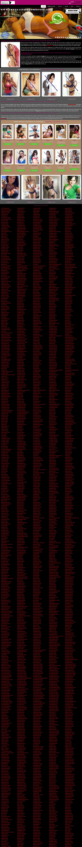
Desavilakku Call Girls (36, 766)
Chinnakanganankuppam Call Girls (7, 679)
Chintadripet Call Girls (5, 710)
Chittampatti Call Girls (21, 726)
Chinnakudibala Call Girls (53, 684)
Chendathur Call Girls (68, 645)
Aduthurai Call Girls (20, 250)
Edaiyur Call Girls (52, 808)
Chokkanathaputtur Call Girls (70, 734)
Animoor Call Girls (36, 398)
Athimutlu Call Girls (52, 505)
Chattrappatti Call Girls (5, 640)
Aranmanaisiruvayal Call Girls (54, 435)
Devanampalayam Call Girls (21, 771)
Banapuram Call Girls (36, 581)
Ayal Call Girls (51, 544)
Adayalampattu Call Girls (37, 237)
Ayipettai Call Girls (52, 558)
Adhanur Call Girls (20, 239)
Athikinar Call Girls (20, 502)
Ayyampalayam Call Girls (69, 559)
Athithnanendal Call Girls (69, 508)
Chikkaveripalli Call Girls (21, 670)
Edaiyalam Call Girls (20, 808)
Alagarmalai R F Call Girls (37, 287)
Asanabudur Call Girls (36, 491)
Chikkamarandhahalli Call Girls (70, 667)
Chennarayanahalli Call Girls (54, 650)
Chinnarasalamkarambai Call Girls (39, 698)
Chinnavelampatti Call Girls (53, 706)
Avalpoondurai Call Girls (37, 528)
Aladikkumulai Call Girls (21, 282)
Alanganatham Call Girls (21, 300)
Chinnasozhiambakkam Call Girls (6, 701)
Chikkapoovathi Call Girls (21, 668)
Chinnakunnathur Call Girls (37, 685)
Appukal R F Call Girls (36, 426)
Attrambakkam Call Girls (53, 520)
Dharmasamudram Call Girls (22, 790)
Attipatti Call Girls (68, 519)
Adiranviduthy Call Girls (21, 245)
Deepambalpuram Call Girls (37, 763)
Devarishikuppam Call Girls (69, 776)
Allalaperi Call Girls (52, 318)
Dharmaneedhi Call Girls (21, 788)
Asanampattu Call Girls (69, 491)
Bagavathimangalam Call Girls (70, 572)
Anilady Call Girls (20, 398)
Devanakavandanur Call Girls (70, 769)
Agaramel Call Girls (52, 256)
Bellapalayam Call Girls (69, 595)
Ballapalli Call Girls (20, 581)
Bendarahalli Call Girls (69, 597)
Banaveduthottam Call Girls (5, 583)
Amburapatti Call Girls (53, 342)
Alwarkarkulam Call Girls (37, 326)
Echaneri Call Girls (68, 804)
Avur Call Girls (35, 541)
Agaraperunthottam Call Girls (6, 259)
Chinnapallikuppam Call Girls (70, 693)
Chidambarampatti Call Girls (38, 665)
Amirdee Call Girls (52, 343)
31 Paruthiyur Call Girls (37, 208)
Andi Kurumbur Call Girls (69, 385)
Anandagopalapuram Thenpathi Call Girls (56, 370)
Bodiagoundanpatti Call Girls (6, 606)
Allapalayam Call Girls (20, 320)
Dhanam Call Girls (36, 785)
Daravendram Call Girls (5, 758)
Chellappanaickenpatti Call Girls (54, 643)
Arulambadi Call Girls (4, 475)
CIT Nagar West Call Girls (5, 744)
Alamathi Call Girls (68, 293)
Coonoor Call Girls (4, 746)
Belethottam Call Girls (21, 595)
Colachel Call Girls (36, 744)
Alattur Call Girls (4, 310)
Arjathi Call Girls (36, 471)
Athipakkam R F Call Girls (37, 506)
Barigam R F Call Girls (52, 586)
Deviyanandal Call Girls (21, 782)
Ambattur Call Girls (52, 338)
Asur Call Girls (67, 494)
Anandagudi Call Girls (20, 371)
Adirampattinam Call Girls (69, 244)
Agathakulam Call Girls (37, 262)
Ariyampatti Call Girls (52, 463)
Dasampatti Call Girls (52, 758)
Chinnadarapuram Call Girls (21, 674)
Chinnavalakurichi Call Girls (37, 704)
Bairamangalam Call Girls (5, 575)
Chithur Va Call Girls (68, 720)
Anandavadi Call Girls (36, 371)
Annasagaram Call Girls (37, 410)
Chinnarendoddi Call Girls (69, 698)
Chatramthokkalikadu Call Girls (22, 639)
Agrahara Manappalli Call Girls (22, 265)
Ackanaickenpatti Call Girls (37, 228)
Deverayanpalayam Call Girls (70, 779)
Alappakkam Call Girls (20, 306)
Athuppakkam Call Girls (69, 513)
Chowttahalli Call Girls (36, 741)
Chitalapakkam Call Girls (37, 712)
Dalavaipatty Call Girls (21, 754)
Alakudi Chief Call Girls (5, 293)
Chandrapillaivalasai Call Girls (22, 636)
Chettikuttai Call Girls (36, 657)
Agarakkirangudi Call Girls (21, 253)
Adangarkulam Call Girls (69, 234)
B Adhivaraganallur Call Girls (54, 567)
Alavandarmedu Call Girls (69, 310)
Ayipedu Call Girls (36, 558)
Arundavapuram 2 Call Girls (69, 483)
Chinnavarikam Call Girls (21, 706)
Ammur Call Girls (4, 357)
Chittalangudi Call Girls (37, 724)
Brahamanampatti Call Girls (22, 622)
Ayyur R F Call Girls (4, 566)
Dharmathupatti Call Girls (37, 790)
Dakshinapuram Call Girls (37, 752)
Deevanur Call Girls (4, 765)
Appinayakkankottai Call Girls (38, 424)
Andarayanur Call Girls (5, 384)
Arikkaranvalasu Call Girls (21, 458)
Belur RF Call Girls (36, 597)
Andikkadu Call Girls (52, 387)
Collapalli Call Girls (52, 744)
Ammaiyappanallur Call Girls (38, 346)
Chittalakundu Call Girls (69, 723)
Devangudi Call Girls (68, 772)
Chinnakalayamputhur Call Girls (54, 676)
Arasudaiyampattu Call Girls (5, 450)
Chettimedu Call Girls (4, 659)
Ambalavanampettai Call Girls (6, 337)
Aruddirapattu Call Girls (69, 472)
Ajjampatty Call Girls (68, 272)
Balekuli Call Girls (20, 580)
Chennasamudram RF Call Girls (70, 650)
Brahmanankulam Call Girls (5, 623)
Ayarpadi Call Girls (36, 553)
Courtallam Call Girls (20, 746)
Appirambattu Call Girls (69, 424)
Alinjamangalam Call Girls (37, 315)
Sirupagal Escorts (50, 45)
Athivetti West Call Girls (53, 510)
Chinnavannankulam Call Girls (6, 706)
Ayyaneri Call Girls (20, 562)
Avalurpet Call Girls (68, 528)
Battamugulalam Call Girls (5, 590)
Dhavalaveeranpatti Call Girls (70, 790)
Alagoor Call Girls (36, 290)
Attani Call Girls (51, 516)
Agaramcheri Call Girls (21, 256)
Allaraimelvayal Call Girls (53, 320)
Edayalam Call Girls (20, 814)
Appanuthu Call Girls (20, 422)
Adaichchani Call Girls (68, 228)
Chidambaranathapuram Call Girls (70, 665)
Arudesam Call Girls (4, 474)
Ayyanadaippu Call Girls (53, 561)
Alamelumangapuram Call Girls (70, 295)
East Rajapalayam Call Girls (37, 802)
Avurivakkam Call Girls (53, 541)
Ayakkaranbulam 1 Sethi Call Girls (6, 544)
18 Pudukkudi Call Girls (21, 208)
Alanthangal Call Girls (36, 304)
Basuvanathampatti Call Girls (38, 587)
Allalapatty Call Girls (36, 318)
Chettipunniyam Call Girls (37, 660)
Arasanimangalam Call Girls (21, 444)
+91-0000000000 (77, 2)
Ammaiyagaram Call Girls (69, 345)
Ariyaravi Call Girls (4, 469)
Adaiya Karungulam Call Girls (38, 230)
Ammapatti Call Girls (20, 352)
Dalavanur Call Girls (52, 754)
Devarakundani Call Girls (21, 776)
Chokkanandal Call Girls (37, 734)
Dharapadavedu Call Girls (5, 786)
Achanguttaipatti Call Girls (53, 223)
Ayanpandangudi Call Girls (53, 550)
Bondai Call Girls (52, 615)
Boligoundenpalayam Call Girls (54, 611)
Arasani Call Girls (4, 444)
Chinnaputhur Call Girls (5, 698)
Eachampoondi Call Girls (21, 800)
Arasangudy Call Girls (68, 443)
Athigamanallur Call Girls (5, 502)
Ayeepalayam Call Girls (69, 553)
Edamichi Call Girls (20, 811)
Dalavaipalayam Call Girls (69, 752)
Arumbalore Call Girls (36, 478)
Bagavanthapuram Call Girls (53, 572)
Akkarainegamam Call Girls (53, 276)
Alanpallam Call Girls (20, 304)
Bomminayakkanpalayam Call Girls (7, 615)
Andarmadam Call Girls (53, 384)
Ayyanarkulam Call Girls (69, 561)
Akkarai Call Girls (68, 275)
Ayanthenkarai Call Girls (53, 552)
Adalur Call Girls (4, 233)
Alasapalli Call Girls (20, 307)
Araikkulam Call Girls (4, 429)
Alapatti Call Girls (68, 304)
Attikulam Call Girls (36, 519)
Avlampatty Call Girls (20, 539)
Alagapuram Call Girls (36, 286)
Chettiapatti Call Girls (36, 654)
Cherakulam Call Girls (36, 653)
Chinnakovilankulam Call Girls (22, 684)
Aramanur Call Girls (52, 430)
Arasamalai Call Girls (36, 440)
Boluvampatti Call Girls (69, 611)
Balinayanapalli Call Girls (69, 580)
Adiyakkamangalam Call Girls (54, 245)
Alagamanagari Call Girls (5, 284)
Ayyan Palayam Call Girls (37, 561)
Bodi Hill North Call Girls (69, 604)
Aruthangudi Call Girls (52, 488)
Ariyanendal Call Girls (52, 464)
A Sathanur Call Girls (36, 216)
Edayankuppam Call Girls (69, 814)
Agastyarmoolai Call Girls (21, 262)
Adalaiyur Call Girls (68, 231)
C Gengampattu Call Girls (21, 631)
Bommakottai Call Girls (37, 612)
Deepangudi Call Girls (52, 763)
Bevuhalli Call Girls (52, 598)
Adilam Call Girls (68, 242)
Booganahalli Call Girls (69, 617)
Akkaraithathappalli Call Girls (38, 278)
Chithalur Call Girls (4, 715)
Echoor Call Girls (52, 805)
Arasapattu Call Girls (4, 447)
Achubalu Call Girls (4, 228)
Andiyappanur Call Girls (21, 391)
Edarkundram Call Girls (37, 813)
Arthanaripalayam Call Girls (53, 472)
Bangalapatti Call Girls (5, 584)
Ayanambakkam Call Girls (53, 547)
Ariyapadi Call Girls (4, 468)
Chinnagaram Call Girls (37, 674)
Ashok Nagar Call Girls (5, 494)
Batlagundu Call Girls (20, 589)
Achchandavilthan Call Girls (5, 226)
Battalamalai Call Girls (69, 589)
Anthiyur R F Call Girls (4, 415)
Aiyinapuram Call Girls (37, 272)
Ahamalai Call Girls (4, 270)
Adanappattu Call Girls (53, 234)
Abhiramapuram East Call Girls (54, 219)
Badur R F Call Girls (36, 572)
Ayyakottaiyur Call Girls (53, 559)
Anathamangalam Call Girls (53, 374)
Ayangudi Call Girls (68, 548)
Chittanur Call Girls (52, 726)
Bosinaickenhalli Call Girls (69, 620)
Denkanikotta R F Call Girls (5, 766)
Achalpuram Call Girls (4, 222)
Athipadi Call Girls (4, 506)
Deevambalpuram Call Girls (69, 763)
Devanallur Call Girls (4, 771)
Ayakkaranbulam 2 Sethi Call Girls (70, 542)
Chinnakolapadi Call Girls (37, 682)
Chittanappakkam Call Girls (37, 726)
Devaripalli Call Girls (52, 776)
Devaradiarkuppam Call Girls (70, 774)
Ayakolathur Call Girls (20, 544)
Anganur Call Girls (20, 394)
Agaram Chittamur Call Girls (37, 254)
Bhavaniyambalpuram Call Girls (54, 600)
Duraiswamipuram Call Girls (53, 797)
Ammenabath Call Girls (21, 356)
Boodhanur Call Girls (36, 617)
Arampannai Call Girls (20, 432)
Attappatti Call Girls (68, 516)
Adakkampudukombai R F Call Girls (23, 231)
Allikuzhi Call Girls (68, 321)
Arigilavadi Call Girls (68, 457)
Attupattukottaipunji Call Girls (22, 522)
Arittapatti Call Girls (52, 460)
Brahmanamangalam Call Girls (70, 622)
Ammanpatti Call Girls (68, 349)
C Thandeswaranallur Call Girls (22, 632)
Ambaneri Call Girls (52, 337)
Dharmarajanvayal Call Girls (6, 790)
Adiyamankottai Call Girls (69, 245)
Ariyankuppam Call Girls (21, 466)
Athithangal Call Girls (52, 508)
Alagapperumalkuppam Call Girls (22, 286)
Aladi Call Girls (51, 281)
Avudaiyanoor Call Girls (69, 539)
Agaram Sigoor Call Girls (69, 254)
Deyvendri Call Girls (52, 782)
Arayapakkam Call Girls (5, 455)
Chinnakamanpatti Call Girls (53, 678)
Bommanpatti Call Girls (21, 614)
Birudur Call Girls (68, 603)
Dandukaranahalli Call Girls (21, 757)
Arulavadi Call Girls (20, 475)
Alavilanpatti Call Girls (21, 314)
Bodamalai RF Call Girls (37, 604)
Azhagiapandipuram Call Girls (54, 566)
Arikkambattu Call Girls (5, 458)
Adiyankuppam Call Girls (5, 247)
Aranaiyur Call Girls (52, 432)
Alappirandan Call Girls (53, 306)
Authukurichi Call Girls (21, 524)
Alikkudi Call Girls (20, 315)
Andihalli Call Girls (36, 387)
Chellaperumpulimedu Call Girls (70, 642)
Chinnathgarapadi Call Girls (21, 702)
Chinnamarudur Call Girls (21, 690)
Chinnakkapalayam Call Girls (22, 682)
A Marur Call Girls (36, 212)
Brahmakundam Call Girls (53, 622)
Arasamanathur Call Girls (53, 440)
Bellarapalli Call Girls (4, 597)
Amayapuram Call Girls (69, 332)
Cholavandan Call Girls (21, 740)
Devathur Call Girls (52, 779)
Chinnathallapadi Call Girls (53, 701)
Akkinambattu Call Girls (37, 279)
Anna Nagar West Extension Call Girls (39, 404)
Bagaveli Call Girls (4, 573)
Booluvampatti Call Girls (5, 618)
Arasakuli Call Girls (36, 438)
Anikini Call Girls (52, 396)
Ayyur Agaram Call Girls (69, 564)
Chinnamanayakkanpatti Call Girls (54, 688)
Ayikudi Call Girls (68, 555)
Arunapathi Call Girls (20, 483)
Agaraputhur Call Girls (36, 259)
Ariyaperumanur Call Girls (53, 468)
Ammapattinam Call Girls (37, 352)
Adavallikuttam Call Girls (53, 236)
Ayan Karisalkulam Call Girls (53, 545)
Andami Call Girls (68, 379)
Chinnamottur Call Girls (53, 690)
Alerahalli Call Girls (52, 314)
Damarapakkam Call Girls (53, 755)
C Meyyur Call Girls (68, 631)
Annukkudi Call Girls (4, 413)
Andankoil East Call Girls (5, 382)
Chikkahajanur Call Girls (53, 667)
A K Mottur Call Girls (52, 209)
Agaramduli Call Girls (36, 256)
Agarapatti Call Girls (68, 258)
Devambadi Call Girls (36, 769)
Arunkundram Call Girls (21, 486)
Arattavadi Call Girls (20, 452)
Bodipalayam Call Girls (53, 608)
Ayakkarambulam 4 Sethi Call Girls (55, 542)
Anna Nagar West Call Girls (21, 404)
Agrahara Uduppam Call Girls (54, 265)
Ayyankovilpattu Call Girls (37, 562)
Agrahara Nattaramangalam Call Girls (39, 265)
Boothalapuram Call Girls (5, 620)
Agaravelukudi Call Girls (53, 261)
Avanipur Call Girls (36, 531)
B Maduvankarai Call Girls (5, 569)
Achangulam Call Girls (36, 223)
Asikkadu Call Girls (36, 494)
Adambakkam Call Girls (53, 233)
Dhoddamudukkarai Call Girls (6, 793)
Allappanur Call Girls (36, 320)
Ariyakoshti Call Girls (4, 461)
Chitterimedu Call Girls (37, 729)
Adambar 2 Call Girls (4, 234)
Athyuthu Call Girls (4, 516)
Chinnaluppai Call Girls (21, 687)
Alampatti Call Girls (36, 296)
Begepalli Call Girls (52, 594)
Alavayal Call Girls (52, 312)
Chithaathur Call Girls (68, 712)
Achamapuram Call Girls (53, 222)
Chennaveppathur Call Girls (21, 651)
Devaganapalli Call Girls (37, 768)
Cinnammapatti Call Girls (53, 743)
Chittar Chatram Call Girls (69, 726)
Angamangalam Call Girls (53, 393)
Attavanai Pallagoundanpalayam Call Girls (72, 517)
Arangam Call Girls (20, 433)
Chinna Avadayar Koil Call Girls (70, 671)
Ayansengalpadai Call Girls (21, 552)
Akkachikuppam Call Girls (37, 273)
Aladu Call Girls (51, 282)
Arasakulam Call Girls (20, 438)
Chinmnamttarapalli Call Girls (6, 671)
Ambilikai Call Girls (36, 340)
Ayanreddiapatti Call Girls (5, 552)
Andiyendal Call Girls (36, 391)
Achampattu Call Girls (20, 223)
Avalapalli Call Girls (4, 527)
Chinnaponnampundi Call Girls (38, 696)
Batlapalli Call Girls (36, 589)
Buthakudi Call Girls (36, 629)
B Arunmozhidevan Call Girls (70, 567)
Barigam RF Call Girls (68, 586)
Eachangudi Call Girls (36, 800)
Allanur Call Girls (68, 318)
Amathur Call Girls (36, 332)
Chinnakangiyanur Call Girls (21, 679)
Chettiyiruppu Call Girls (69, 662)
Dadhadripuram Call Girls (69, 751)
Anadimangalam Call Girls (21, 359)
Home (44, 6)
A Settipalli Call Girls (52, 216)
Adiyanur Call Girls (20, 247)
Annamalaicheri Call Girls (5, 407)
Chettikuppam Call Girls (69, 656)
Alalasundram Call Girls (21, 293)
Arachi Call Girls (19, 427)
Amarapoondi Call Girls (69, 331)
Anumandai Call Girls (4, 416)
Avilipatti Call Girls (68, 536)
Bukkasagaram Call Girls (37, 628)
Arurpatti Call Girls (36, 488)
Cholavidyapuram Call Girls (53, 740)
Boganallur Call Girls (52, 609)
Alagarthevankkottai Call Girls (54, 287)
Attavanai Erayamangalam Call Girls (23, 517)
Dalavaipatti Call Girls (4, 754)
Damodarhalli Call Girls (69, 755)
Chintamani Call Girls (36, 710)
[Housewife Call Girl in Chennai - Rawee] (61, 156)
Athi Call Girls (35, 500)
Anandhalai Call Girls (4, 373)
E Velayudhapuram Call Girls (69, 799)
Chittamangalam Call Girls (69, 724)
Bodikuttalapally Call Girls (69, 606)
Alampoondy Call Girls (68, 296)
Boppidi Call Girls (52, 620)
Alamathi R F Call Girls (5, 295)
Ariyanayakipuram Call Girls (37, 464)
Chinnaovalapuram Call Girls (54, 693)
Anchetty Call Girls (68, 376)
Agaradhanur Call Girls (53, 251)
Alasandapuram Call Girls (5, 307)
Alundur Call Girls (52, 324)
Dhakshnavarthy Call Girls (69, 782)
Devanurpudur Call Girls (21, 774)
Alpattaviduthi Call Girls (21, 324)
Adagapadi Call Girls (52, 228)
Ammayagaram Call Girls (37, 354)
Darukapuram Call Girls (21, 758)
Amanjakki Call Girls (68, 329)
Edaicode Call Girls (52, 807)
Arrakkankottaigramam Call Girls (38, 472)
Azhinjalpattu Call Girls (5, 567)
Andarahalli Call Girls (52, 382)
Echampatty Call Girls (36, 804)
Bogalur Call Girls (20, 609)
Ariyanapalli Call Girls (4, 464)
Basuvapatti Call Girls (52, 587)
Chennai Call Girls (51, 6)
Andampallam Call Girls (5, 380)
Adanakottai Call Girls (36, 234)
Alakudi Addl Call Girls (68, 292)
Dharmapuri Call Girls (68, 788)
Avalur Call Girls (51, 528)
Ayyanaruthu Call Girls (5, 562)
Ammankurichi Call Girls (53, 349)
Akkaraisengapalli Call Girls (21, 278)
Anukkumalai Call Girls (37, 415)
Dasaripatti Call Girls (52, 760)
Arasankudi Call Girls (4, 446)
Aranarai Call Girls (68, 432)
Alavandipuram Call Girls (5, 312)
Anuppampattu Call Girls (21, 416)
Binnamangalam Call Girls (37, 603)
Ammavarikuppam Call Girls (6, 354)
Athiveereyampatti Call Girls (22, 510)
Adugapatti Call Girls (4, 248)
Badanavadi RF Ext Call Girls (37, 570)
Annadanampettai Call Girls (69, 404)
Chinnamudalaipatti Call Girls (22, 692)
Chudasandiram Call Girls (21, 743)
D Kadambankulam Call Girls (70, 748)
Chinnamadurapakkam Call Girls (54, 687)
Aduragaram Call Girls (68, 248)
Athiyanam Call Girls (20, 511)
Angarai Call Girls (36, 394)
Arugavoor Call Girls (20, 474)
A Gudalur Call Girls (20, 209)
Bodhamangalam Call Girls (53, 604)
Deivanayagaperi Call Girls (37, 765)
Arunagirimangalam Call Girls (6, 483)
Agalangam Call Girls (4, 251)
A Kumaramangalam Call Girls (54, 211)
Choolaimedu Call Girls (5, 741)
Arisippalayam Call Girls (21, 460)
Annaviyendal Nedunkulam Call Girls (23, 412)
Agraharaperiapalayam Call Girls (22, 268)
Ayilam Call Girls (20, 556)
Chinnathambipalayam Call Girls (70, 701)
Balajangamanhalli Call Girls (70, 576)
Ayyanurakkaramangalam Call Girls (55, 562)
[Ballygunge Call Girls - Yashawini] (8, 131)
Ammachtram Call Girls (53, 345)
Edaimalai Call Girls (4, 808)
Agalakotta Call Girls (68, 250)
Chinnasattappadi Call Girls (5, 699)
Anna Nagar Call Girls (68, 402)
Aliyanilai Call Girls (52, 317)
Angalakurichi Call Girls (37, 393)
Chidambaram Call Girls (21, 665)
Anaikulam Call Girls (36, 362)
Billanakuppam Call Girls (21, 603)
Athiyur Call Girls (68, 511)
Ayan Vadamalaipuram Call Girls (22, 547)
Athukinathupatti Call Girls (21, 513)
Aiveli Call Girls (51, 270)
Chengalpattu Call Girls (21, 646)
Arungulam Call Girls (20, 485)
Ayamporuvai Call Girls (37, 545)
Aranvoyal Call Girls (4, 436)
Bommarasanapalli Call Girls (38, 614)
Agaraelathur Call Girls (69, 251)
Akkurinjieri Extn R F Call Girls (6, 281)
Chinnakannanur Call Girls (53, 679)
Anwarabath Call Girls (36, 418)
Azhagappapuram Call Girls (37, 566)
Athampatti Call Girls (52, 497)
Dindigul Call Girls (36, 793)
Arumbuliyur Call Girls (36, 480)
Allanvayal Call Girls (4, 320)
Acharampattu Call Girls (21, 225)
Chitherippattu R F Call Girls (53, 718)
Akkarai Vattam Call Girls (21, 276)
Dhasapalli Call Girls (52, 790)
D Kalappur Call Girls (4, 749)
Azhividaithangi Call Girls (37, 567)
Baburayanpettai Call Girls (53, 569)
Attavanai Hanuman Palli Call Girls (39, 517)
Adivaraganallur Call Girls (37, 245)
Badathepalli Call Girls (53, 570)
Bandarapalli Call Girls (21, 583)
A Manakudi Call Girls (20, 212)
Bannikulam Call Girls (36, 584)
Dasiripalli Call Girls (52, 762)
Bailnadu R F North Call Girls (53, 573)
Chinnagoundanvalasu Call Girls (70, 674)
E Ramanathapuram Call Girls (54, 799)
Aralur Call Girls (19, 430)
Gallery (66, 6)
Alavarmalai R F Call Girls (37, 312)
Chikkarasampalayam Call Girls (54, 668)
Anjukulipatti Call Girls (21, 402)
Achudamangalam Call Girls (21, 228)
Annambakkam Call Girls (5, 408)
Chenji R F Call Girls (20, 648)
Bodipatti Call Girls (68, 608)
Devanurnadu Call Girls (5, 774)
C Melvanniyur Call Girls (53, 631)
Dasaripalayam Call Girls (37, 760)
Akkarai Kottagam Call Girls (5, 276)
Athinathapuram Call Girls (69, 505)
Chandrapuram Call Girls (37, 636)
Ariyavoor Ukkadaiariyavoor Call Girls (39, 469)
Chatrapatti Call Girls (36, 639)
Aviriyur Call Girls (36, 538)
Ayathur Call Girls (52, 553)
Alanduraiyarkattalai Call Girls (54, 298)
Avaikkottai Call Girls (36, 525)
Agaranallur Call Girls (36, 258)
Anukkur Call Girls (52, 415)
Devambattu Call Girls (52, 769)
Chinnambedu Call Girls (37, 690)
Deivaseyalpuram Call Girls (53, 765)
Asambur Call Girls (20, 491)
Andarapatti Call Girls (68, 382)
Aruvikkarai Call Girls (36, 489)
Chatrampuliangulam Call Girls (6, 639)
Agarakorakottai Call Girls (53, 253)
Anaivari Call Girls (36, 366)
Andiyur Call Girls (52, 391)
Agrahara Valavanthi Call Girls (70, 265)
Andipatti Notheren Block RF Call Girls (23, 390)
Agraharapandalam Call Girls (6, 268)
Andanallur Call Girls (20, 380)
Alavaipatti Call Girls (20, 310)
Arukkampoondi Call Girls (69, 474)
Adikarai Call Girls (4, 242)
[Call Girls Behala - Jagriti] (21, 131)
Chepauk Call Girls (20, 653)
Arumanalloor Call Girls (37, 477)
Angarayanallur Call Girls (69, 394)
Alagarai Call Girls (20, 287)
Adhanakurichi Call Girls (5, 239)
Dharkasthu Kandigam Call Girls (54, 786)
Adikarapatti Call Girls (20, 242)
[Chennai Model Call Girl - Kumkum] (21, 156)
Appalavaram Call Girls (21, 419)
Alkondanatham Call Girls (5, 318)
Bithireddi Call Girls (4, 604)
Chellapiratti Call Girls (21, 643)
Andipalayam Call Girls (69, 388)
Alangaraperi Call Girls (69, 300)
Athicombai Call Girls (68, 500)
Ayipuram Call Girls (68, 558)
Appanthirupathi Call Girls (69, 421)
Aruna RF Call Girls (52, 482)
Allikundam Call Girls (52, 321)
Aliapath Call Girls (68, 314)
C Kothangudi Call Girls (37, 631)
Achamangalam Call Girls (37, 222)
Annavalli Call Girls (52, 410)
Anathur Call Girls (4, 376)
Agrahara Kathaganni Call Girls (70, 264)
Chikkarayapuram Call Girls (69, 668)
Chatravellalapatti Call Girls (53, 639)
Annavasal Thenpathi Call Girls (6, 412)
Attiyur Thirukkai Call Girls (37, 520)
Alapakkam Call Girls (52, 304)
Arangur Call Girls (68, 433)
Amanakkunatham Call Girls (21, 329)
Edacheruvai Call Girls (20, 807)
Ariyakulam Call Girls (36, 461)
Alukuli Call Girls (36, 324)
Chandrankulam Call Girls (69, 634)
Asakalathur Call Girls (52, 489)
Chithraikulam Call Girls (21, 720)
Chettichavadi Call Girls (69, 654)
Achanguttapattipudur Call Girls (70, 223)
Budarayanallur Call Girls (21, 626)
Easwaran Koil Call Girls (69, 802)
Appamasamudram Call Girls (38, 419)
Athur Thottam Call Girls (5, 514)
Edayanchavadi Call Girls (53, 814)
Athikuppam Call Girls (20, 503)
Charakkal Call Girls (20, 637)
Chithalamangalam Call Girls (38, 713)
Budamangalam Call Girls (53, 625)
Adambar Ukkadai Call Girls (21, 234)
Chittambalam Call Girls (5, 726)
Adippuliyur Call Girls (36, 244)
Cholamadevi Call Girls (52, 737)
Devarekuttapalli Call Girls (37, 776)
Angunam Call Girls (20, 396)
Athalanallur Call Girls (5, 497)
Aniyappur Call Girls (4, 399)
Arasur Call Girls (20, 450)
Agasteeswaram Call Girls (5, 262)
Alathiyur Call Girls (68, 307)
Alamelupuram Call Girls (5, 296)
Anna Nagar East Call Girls (5, 404)
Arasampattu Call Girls (37, 441)
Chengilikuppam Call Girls (53, 646)
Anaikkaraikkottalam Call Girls (70, 360)
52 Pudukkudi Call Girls (53, 208)
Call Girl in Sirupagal (72, 104)
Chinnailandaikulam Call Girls (22, 676)
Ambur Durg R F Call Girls (69, 340)
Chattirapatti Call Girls (69, 639)
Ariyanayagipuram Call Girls (21, 464)
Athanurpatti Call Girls (21, 500)
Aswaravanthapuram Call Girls (22, 496)
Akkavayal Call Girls (4, 279)
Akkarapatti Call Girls (68, 278)
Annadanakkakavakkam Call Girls (54, 404)
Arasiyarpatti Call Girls (37, 449)
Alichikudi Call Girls (4, 315)
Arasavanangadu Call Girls (21, 449)
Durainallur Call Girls (36, 797)
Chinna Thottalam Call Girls (53, 673)
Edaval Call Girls (4, 814)
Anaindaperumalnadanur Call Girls (71, 363)
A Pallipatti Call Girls (36, 214)
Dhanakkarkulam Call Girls (21, 785)
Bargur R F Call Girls (36, 586)
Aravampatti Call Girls (36, 452)
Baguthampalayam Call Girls (22, 573)
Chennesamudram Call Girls (37, 651)
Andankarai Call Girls (52, 380)
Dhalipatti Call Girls (52, 783)
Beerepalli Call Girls (20, 594)
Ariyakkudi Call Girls (68, 460)
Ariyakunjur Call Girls (52, 461)
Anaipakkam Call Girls (5, 365)
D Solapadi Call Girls (20, 751)
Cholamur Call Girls (36, 738)
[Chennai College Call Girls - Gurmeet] (48, 156)
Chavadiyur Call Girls (20, 640)
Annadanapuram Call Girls (21, 405)
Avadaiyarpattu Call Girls (69, 524)
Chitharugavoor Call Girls (53, 716)
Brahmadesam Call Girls (37, 622)
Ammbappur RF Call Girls (5, 356)
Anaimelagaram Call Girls (53, 363)
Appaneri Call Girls (52, 421)
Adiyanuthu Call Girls (36, 247)
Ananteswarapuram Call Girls (70, 373)
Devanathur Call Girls (20, 772)
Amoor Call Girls (20, 357)
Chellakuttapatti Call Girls (53, 640)
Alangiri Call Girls (20, 301)
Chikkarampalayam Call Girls (38, 668)
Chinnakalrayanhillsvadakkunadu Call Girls (40, 678)
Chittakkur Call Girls (36, 723)
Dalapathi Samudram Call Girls (54, 752)
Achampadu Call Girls (68, 222)
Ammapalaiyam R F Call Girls (70, 351)
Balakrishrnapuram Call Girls (22, 578)
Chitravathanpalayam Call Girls (6, 723)
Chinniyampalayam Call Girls (22, 709)
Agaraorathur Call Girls (53, 258)
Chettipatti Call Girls (52, 659)
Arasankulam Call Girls (21, 446)
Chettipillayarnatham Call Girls (6, 660)
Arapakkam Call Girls (20, 436)
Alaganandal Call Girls (20, 284)
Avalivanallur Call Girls (53, 527)
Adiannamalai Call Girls (21, 240)
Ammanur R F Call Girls (53, 351)
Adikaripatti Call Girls (36, 242)
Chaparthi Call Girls (4, 637)
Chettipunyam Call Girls (53, 660)
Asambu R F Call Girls (4, 491)
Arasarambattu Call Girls (53, 447)
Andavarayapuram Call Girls (21, 385)
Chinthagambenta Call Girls (53, 710)
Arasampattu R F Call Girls (53, 441)
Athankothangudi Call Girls (69, 499)
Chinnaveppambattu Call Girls (22, 707)
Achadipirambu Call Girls (69, 220)
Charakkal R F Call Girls (37, 637)
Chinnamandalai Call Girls (69, 688)
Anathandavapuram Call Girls (70, 374)
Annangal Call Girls (52, 408)
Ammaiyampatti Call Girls (5, 346)
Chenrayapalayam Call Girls (5, 653)
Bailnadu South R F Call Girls (69, 573)
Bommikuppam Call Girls (69, 614)
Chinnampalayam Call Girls (69, 690)
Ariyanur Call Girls (52, 466)
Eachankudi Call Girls (68, 800)
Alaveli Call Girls (67, 312)
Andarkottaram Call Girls (21, 384)
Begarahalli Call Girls (36, 594)
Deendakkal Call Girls (4, 763)
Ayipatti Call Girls (20, 558)
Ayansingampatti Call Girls (37, 552)
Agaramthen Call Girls (20, 258)
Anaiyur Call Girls (4, 368)
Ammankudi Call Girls (36, 349)
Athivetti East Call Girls (37, 510)
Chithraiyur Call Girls (36, 720)
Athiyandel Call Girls (52, 511)
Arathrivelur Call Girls (4, 452)
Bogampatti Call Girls (36, 609)
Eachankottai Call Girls (53, 800)
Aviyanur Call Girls (52, 538)
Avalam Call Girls (52, 525)
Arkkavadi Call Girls (52, 471)
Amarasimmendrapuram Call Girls (7, 332)
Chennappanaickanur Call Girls (22, 650)
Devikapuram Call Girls (53, 780)
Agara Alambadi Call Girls (37, 251)
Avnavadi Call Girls (36, 539)
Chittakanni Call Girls (20, 723)
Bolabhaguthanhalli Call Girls (38, 611)
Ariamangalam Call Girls (5, 457)
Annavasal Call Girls (68, 410)
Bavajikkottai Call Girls (37, 590)
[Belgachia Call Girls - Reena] (48, 131)
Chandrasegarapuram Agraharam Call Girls (56, 636)
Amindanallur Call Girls (21, 343)
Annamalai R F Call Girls (69, 405)
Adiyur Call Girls (51, 247)
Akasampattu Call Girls (5, 273)
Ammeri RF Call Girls (52, 356)
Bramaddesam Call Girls (53, 623)
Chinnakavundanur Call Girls (38, 681)
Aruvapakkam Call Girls (5, 489)
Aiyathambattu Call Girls (5, 272)
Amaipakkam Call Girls (21, 328)
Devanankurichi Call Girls (5, 772)
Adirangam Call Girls (4, 245)
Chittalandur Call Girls (20, 724)
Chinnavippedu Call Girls (37, 707)
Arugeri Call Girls (52, 474)
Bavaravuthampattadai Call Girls (54, 590)
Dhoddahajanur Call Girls (37, 791)
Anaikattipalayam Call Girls (5, 360)
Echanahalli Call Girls (52, 804)
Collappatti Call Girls (68, 744)
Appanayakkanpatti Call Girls (38, 421)
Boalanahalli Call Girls (21, 604)
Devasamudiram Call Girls (5, 779)
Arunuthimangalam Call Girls (54, 486)
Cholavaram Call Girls (36, 740)
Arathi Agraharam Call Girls (53, 450)
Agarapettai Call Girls (20, 259)
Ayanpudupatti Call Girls (69, 550)
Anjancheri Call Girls (20, 401)
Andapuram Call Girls (36, 382)
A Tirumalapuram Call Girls (5, 217)
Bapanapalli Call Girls (52, 584)
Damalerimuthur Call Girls (21, 755)
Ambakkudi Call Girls (52, 334)
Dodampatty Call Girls (52, 793)
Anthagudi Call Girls (52, 413)
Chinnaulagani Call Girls (69, 702)
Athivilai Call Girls (68, 510)
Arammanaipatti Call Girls (5, 432)
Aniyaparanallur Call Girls (69, 398)
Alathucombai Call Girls (5, 309)
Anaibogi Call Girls (36, 359)
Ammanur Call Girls (36, 351)
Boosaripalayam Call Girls (53, 618)
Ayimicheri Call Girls (68, 556)
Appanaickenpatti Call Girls (69, 419)
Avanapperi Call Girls (52, 530)
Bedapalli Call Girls (20, 592)
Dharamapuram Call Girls (53, 785)
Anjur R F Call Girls (36, 402)
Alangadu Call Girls (68, 298)
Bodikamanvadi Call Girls (53, 606)
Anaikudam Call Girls (20, 362)
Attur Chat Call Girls (52, 522)
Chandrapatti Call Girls (5, 636)
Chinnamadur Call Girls (37, 687)
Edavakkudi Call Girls (68, 813)
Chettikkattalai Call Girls (37, 656)
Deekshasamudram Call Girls (70, 762)
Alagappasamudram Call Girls (6, 286)
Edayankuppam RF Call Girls (5, 816)
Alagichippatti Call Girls (37, 289)
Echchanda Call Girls (20, 805)
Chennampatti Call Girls (53, 648)
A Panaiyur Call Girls (52, 214)
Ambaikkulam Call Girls (21, 334)
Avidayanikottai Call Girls (37, 536)
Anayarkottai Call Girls (53, 376)
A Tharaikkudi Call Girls (69, 216)
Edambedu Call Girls (4, 811)
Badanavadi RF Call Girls (21, 570)
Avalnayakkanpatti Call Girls (21, 528)
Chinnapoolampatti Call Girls (54, 696)
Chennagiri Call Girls (36, 648)
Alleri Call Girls (67, 320)
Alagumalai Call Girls (68, 290)
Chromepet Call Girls (68, 741)
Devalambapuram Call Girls (69, 768)
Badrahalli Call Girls (20, 572)
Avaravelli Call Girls (36, 533)
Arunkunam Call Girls (4, 486)
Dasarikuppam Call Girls (21, 760)
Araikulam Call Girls (20, 429)
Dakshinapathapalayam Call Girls (22, 752)
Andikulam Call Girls (68, 387)
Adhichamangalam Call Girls (53, 239)
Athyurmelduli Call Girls (69, 514)
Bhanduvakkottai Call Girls (5, 600)
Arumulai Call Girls (36, 482)
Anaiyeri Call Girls (68, 366)
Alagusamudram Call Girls (21, 292)
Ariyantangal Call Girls (37, 466)
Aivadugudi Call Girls (36, 270)
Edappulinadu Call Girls (21, 813)
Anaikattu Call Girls (20, 360)
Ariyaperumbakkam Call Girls (70, 468)
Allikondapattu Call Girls (37, 321)
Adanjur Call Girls (4, 236)
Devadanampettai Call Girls (5, 768)
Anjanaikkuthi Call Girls (5, 401)
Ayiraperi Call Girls (20, 559)
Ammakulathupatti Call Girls (69, 346)
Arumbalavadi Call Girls (21, 478)
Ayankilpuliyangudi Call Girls (6, 550)
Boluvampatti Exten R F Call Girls (6, 612)
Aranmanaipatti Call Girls (37, 435)
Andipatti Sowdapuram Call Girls (54, 390)
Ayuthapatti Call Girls (36, 559)
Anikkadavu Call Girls (68, 396)
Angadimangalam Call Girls (5, 393)
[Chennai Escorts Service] (8, 2)
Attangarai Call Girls (20, 516)
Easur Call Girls (51, 802)
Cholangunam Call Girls (69, 738)
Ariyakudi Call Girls (20, 461)
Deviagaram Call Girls (4, 780)
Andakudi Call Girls (4, 379)
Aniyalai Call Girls (52, 398)
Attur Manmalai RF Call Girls (6, 524)
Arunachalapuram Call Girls (69, 482)
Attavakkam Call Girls (4, 517)
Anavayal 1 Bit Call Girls (21, 376)
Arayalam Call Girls (68, 454)
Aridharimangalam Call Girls (54, 457)
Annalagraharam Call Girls (53, 405)
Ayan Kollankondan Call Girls (70, 545)
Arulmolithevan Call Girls (53, 475)
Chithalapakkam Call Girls (69, 713)
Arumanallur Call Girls (52, 477)
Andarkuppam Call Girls (37, 384)
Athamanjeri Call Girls (36, 497)
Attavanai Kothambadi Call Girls (54, 517)
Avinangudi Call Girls (4, 538)
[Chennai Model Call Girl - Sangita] (74, 156)
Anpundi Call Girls (36, 413)
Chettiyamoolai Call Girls (21, 662)
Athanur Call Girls (4, 500)
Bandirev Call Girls (52, 583)
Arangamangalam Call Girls (37, 433)
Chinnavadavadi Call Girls (5, 704)
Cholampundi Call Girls (21, 738)
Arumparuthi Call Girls (69, 480)
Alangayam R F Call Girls (5, 301)
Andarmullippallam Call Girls (70, 384)
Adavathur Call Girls (4, 237)
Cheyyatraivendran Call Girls (38, 664)
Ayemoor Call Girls (20, 555)
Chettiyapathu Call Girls (53, 662)
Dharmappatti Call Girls (37, 788)
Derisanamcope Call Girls (21, 766)
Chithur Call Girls (52, 720)
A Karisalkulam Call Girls (21, 211)
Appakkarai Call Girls (4, 419)
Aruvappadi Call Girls (20, 489)
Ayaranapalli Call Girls (21, 553)
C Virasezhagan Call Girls (53, 632)
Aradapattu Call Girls (52, 427)
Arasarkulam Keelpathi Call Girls (70, 447)
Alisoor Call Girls (4, 317)
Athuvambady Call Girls (53, 514)
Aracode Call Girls (36, 427)
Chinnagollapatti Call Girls (53, 674)
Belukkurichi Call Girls (21, 597)
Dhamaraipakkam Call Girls (5, 785)
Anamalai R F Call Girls (21, 370)
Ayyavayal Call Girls (36, 564)
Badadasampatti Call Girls (69, 569)
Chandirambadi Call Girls (37, 634)
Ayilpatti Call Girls (52, 556)
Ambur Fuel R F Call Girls (5, 342)
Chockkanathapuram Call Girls (54, 732)
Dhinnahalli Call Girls (20, 791)
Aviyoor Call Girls (68, 538)
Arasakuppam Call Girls (53, 438)
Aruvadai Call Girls (68, 488)
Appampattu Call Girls (52, 419)
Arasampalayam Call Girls (21, 441)
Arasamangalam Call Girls (69, 440)
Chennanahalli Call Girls (69, 648)
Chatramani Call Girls (68, 637)
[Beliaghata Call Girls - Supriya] (34, 131)
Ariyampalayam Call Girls (37, 463)
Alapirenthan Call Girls (5, 306)
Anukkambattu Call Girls (21, 415)
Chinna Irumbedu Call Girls (5, 673)
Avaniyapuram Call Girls (53, 531)
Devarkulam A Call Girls (37, 777)
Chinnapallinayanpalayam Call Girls (7, 695)
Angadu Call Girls (20, 393)
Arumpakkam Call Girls (53, 480)
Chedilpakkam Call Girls (37, 640)
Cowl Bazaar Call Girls (52, 746)
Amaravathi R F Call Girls (21, 332)
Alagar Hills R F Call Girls (5, 287)
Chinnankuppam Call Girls (69, 692)
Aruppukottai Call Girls (21, 488)
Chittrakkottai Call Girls (21, 730)
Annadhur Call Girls (36, 405)
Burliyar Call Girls (20, 629)
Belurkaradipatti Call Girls (53, 597)
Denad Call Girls (67, 765)
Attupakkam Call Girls (4, 522)
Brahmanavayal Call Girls (21, 623)
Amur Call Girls (67, 357)
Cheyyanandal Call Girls (5, 664)
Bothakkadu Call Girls (4, 622)
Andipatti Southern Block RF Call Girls (39, 390)
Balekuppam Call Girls (36, 580)
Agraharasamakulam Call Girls (54, 268)
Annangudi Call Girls (68, 408)
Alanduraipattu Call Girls (37, 298)
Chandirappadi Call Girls (53, 634)
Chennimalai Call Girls (52, 651)
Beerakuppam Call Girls (5, 594)
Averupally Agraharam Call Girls (22, 534)
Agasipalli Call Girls (68, 261)
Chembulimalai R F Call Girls (22, 645)
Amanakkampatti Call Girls (69, 328)
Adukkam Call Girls (20, 248)
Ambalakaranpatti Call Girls (5, 335)
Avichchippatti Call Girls (69, 534)
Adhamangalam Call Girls (69, 237)
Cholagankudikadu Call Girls (21, 737)
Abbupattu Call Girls (20, 219)
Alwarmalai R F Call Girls (53, 326)
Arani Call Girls (3, 435)
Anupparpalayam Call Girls (69, 416)
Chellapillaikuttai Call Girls (5, 643)
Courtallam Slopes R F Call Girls (38, 746)
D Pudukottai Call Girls (53, 749)
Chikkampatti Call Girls (5, 668)
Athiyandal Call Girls (36, 511)
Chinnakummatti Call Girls (21, 685)
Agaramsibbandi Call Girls (5, 258)
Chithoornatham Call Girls (5, 720)
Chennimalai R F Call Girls (69, 651)
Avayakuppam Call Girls (5, 534)
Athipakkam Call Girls (20, 506)
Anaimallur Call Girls (20, 363)
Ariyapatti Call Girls (36, 468)
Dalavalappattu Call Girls (37, 754)
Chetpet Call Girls (4, 654)
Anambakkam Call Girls (37, 370)
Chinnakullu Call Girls (68, 684)
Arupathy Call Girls (4, 488)
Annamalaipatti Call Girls (37, 407)
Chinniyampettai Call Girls (37, 709)
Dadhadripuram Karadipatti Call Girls (7, 752)
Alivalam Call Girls (20, 317)
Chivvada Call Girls (4, 732)
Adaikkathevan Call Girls (21, 230)
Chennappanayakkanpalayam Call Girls (39, 650)
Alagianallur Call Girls (4, 289)
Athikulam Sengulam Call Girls (6, 503)
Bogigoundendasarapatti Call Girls (7, 611)
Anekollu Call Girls (68, 391)
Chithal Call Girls (4, 713)
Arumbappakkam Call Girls (69, 478)
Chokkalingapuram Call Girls (69, 732)
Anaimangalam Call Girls (37, 363)
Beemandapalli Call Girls (53, 592)
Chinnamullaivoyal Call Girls (37, 692)
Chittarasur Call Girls (4, 727)
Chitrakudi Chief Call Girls (53, 721)
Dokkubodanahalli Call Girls (69, 794)
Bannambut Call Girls (20, 584)
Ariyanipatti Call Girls (68, 464)
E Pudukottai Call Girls (36, 799)
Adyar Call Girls (51, 250)
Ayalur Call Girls (19, 545)
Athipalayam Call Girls (68, 506)
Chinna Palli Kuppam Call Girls (38, 673)
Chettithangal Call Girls (69, 660)
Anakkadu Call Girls (36, 368)
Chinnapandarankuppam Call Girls (39, 695)
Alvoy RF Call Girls (4, 326)
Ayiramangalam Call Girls (5, 559)
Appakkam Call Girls (68, 418)
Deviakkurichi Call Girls (21, 780)
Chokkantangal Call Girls (53, 735)
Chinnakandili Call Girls (69, 678)
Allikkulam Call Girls (20, 321)
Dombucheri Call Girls (20, 796)
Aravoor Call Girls (52, 454)
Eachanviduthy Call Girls (5, 802)
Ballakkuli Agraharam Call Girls (6, 581)
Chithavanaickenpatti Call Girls (22, 718)
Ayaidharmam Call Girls (21, 542)
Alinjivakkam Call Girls (69, 315)
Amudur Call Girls (36, 357)
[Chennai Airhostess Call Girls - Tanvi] (34, 156)
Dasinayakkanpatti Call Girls (22, 762)
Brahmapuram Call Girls (37, 623)
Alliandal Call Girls (4, 321)
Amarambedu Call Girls (53, 331)
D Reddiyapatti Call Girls (69, 749)
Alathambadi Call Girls (37, 307)
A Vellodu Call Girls (36, 217)
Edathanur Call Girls (52, 813)
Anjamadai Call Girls (68, 399)
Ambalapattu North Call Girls (22, 335)
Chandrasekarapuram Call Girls (70, 636)
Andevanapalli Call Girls (53, 385)
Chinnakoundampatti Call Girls (6, 684)
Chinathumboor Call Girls (53, 670)
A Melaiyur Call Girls (4, 214)
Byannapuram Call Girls (69, 629)
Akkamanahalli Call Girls (21, 275)
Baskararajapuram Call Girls (6, 587)
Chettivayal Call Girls (4, 662)
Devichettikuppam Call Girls (37, 780)
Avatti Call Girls (67, 533)
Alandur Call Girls (20, 298)
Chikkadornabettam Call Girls (38, 667)
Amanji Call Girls (4, 331)
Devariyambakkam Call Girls (6, 777)
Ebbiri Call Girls (19, 804)
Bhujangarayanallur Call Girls (6, 601)
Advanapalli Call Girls (36, 250)
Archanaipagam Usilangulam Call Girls (55, 455)
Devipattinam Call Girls (5, 782)
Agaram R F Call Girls (52, 254)
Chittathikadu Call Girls (37, 727)
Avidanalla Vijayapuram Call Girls (22, 536)
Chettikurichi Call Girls (5, 657)
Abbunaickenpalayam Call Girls (6, 219)
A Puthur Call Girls (4, 216)
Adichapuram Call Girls (53, 240)
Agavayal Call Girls (4, 264)
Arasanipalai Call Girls (36, 444)
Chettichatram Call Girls (53, 654)
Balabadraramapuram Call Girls (22, 576)
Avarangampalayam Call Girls (22, 533)
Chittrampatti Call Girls (37, 730)
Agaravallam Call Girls (20, 261)
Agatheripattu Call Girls (53, 262)
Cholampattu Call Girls (5, 738)
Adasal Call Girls (35, 236)
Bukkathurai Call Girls (52, 628)
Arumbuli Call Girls (20, 480)
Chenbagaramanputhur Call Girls (54, 645)
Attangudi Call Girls (36, 516)
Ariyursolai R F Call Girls (21, 471)
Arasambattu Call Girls (5, 441)
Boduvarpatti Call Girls (5, 609)
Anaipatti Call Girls (36, 365)
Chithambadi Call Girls (21, 715)
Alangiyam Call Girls (36, 301)
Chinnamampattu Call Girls (5, 688)
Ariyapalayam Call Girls (21, 468)
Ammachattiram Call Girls (37, 345)
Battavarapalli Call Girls (21, 590)
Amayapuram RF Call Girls (5, 334)
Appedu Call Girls (4, 424)
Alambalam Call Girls (52, 295)
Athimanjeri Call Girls (68, 503)
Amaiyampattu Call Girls (53, 328)
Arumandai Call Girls (68, 477)
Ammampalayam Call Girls (21, 348)
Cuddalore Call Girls (68, 746)
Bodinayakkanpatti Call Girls (38, 608)
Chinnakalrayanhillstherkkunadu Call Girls (24, 678)
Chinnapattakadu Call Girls (5, 696)
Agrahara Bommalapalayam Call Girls (55, 264)
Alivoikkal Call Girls (36, 317)
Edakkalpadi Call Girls (4, 810)
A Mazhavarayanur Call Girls (53, 212)
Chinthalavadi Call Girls (69, 710)
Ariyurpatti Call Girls (4, 471)
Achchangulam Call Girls (21, 226)
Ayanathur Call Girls (4, 548)
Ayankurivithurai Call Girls (21, 550)
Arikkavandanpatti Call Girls (37, 458)
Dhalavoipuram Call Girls (37, 783)
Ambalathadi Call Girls (68, 335)
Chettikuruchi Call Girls (21, 657)
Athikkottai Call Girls (36, 502)
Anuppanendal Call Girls (37, 416)
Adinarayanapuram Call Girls (22, 244)
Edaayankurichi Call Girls (5, 807)
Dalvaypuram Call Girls (5, 755)
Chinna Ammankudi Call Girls (38, 671)
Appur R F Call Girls (68, 426)
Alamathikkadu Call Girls (21, 295)
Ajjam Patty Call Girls (52, 272)
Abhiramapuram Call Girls (37, 219)
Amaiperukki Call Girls (37, 328)
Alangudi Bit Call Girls (68, 301)
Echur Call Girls (67, 805)
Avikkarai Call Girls (52, 536)
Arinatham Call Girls (4, 460)
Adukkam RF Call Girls (36, 248)
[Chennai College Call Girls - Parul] (74, 131)
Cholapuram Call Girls (4, 740)
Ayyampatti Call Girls (4, 561)
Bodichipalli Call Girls (36, 606)
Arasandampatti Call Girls (21, 443)
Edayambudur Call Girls (37, 814)
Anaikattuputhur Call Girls (37, 360)
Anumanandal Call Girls (69, 415)
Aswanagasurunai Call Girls (5, 496)
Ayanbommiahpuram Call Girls (38, 548)
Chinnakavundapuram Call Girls (54, 681)
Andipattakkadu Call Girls (5, 390)
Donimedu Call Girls (36, 796)
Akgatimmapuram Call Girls (21, 273)
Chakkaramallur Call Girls (5, 634)
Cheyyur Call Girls (52, 664)
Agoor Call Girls (35, 264)
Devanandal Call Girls (68, 771)
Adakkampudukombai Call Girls (6, 231)
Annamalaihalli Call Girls (21, 407)
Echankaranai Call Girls (5, 805)
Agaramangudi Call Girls (5, 256)
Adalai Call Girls (35, 231)
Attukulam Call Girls (68, 520)
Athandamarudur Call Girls (69, 497)
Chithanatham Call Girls (69, 715)
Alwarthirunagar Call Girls (5, 328)
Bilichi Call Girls (51, 601)
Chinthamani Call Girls (5, 712)
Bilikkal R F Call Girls (4, 603)
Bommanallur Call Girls (69, 612)
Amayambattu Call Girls (53, 332)
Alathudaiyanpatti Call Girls (21, 309)
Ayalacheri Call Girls (68, 544)
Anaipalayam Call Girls (21, 365)
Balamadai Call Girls (36, 578)
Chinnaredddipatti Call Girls (53, 698)
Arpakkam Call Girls (68, 471)
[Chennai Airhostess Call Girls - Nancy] (61, 131)
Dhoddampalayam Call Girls (53, 791)
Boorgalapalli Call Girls (37, 618)
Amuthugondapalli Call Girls (5, 359)
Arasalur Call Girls (20, 440)
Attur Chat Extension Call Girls (70, 522)
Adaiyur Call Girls (68, 230)
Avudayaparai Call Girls (21, 541)
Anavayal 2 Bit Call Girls (37, 376)
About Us (60, 6)
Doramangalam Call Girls (69, 796)
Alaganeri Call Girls (36, 284)
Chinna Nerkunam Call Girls (21, 673)
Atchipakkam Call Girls (53, 496)
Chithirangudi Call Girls (69, 718)
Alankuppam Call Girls (68, 303)
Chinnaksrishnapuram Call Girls (38, 684)
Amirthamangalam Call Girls (70, 343)
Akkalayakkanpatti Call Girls (69, 273)
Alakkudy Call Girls (52, 292)
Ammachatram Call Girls (21, 345)
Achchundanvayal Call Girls (37, 226)
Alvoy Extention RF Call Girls (69, 324)
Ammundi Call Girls (68, 356)
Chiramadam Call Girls (21, 712)
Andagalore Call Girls (20, 377)
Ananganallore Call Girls (21, 373)
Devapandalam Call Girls (37, 774)
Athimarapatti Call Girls (5, 505)
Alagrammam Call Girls (53, 290)
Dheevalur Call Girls (4, 791)
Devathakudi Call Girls (36, 779)
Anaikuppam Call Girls (68, 362)
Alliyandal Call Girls (68, 323)
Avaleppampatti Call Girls (37, 527)
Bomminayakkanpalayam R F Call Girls (23, 615)
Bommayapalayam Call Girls (53, 614)
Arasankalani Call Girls (69, 444)
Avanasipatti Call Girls (68, 530)
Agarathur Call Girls (4, 261)
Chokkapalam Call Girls (69, 735)
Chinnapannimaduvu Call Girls (54, 695)
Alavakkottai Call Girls (36, 310)
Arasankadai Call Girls (52, 444)
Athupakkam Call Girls (36, 513)
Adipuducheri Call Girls (53, 244)
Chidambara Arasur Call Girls (6, 665)
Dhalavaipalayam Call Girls (21, 783)
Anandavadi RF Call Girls (53, 371)
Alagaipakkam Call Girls (69, 282)
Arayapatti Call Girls (20, 455)
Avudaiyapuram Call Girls (5, 541)
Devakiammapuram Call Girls (54, 768)
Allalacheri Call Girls (20, 318)
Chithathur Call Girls (4, 718)
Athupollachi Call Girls (52, 513)
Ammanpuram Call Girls (5, 351)
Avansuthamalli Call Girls (69, 531)
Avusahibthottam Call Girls (69, 541)
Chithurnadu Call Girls (4, 721)
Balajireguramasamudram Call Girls (7, 578)
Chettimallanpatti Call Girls (53, 657)
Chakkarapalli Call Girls (21, 634)
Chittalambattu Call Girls (5, 724)
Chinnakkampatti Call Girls (5, 682)
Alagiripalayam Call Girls (69, 289)
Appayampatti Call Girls (53, 422)
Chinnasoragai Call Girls (69, 699)
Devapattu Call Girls (52, 774)
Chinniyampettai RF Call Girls (54, 709)
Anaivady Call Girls (20, 366)
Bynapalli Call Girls (4, 631)
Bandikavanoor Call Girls (37, 583)
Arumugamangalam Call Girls (22, 482)
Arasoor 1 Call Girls (52, 449)
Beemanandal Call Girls (37, 592)
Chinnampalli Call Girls (5, 692)
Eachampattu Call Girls (5, 800)
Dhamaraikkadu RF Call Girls (70, 783)
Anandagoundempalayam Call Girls (7, 371)
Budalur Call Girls (36, 625)
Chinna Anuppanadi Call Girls (54, 671)
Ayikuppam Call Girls (4, 556)
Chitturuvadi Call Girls (68, 730)
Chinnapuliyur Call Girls (69, 696)
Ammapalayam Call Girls (5, 352)
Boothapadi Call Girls (20, 620)
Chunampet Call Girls (36, 743)
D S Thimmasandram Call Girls (6, 751)
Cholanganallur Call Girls (53, 738)
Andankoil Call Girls (68, 380)
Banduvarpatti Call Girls (69, 583)
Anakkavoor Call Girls (52, 368)
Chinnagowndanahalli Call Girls (6, 676)
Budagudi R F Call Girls (21, 625)
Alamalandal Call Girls (36, 293)
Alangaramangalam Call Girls (54, 300)
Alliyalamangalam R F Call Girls (54, 323)
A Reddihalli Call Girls (20, 216)
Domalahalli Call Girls (4, 796)
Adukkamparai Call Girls (53, 248)
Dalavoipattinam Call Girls (69, 754)
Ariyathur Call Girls (20, 469)
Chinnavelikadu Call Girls (69, 706)
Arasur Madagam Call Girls (37, 450)
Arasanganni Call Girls (52, 443)
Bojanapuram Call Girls (21, 611)
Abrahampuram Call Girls (53, 220)
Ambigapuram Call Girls (21, 340)
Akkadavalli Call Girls (52, 273)
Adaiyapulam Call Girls (53, 230)
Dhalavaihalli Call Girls (5, 783)
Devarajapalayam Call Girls (5, 776)
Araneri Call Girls (4, 433)
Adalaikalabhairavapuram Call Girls (55, 231)
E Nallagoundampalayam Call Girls (23, 799)
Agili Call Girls (19, 264)
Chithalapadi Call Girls (52, 713)
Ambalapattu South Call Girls (38, 335)
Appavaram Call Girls (36, 422)
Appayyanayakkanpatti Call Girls (70, 422)
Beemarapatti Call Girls (69, 592)
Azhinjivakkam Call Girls (21, 567)
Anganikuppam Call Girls (5, 394)
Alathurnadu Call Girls (68, 309)
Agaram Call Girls (4, 254)
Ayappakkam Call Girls (5, 553)
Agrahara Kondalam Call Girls (6, 265)
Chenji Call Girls (3, 648)
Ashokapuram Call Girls (21, 494)
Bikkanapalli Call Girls (21, 601)
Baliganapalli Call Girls (53, 580)
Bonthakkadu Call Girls (69, 615)
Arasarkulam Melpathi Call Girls (6, 449)
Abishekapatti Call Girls (21, 220)
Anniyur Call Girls (68, 412)
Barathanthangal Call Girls (21, 586)
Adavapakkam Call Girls (69, 236)
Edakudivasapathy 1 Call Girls (38, 810)
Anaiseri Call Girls (68, 365)
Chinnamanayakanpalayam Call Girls (39, 688)
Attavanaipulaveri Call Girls (21, 519)
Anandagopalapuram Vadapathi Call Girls (72, 370)
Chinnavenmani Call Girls (5, 707)
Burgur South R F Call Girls (5, 629)
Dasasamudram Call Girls (69, 760)
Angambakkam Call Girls (69, 393)
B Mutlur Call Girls (20, 569)
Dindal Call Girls (20, 793)
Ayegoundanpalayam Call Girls (6, 555)
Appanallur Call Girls (4, 421)
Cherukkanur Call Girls (68, 653)
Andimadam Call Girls (36, 388)
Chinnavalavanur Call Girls (69, 704)
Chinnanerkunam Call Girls (53, 692)
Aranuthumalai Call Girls (69, 435)
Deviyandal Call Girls (36, 782)
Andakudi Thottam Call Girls (21, 379)
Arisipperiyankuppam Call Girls (38, 460)
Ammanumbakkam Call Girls (22, 351)
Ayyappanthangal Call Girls (5, 564)
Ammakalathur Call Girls (53, 346)
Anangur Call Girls (36, 373)
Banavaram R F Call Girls (69, 581)
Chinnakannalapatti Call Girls (38, 679)
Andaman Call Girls (52, 379)
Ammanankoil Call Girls (53, 348)
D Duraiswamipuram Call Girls (38, 748)
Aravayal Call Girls (36, 454)
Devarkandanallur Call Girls (21, 777)
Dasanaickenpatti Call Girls (69, 758)
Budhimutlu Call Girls (68, 626)
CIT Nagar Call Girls (68, 743)
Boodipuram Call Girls (52, 617)
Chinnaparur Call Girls (68, 695)
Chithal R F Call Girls (20, 713)
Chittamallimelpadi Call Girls (54, 724)
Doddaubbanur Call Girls (53, 794)
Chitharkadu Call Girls (36, 716)
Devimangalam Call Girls (69, 780)
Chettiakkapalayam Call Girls (22, 654)
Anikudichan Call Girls (4, 398)
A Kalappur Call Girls (68, 209)
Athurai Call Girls (20, 514)
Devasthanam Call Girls (21, 779)
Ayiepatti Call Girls (36, 555)
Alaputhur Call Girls (68, 306)
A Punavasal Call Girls (68, 214)
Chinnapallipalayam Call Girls (22, 695)
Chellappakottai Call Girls (37, 643)
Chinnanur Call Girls (20, 693)
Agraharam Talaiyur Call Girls (38, 267)
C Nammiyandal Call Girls (5, 632)
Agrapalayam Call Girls (69, 268)
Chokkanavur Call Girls (5, 735)
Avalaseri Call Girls (20, 527)
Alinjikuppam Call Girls (53, 315)
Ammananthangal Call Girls (5, 349)
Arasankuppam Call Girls (37, 446)
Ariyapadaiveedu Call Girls (69, 466)
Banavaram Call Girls (52, 581)
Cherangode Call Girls (52, 653)
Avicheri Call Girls (4, 536)
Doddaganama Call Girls (69, 793)
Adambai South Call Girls (37, 233)
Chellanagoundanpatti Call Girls (6, 642)
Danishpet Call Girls (36, 757)
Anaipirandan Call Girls (53, 365)
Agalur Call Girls (19, 251)
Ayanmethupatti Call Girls (37, 550)
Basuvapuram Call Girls (69, 587)
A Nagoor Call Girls (20, 214)
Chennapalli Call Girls (4, 650)
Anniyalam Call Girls (52, 412)
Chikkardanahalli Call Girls (5, 670)
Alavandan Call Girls (52, 310)
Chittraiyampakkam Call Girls (6, 730)
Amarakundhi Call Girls (37, 331)
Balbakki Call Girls (4, 580)
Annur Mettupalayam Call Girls (22, 413)
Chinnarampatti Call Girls (21, 698)
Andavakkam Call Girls (5, 385)
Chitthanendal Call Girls (53, 729)
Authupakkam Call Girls (37, 524)
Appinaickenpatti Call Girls (21, 424)
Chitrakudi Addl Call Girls (37, 721)
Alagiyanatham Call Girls (21, 290)
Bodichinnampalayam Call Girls (22, 606)
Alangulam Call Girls (20, 303)
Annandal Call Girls (36, 408)
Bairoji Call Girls (67, 575)
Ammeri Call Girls (36, 356)
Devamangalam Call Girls (21, 769)
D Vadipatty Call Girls (36, 751)
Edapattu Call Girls (68, 811)
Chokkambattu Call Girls (5, 734)
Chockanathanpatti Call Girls (38, 732)
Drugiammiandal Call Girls (21, 797)
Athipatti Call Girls (4, 508)
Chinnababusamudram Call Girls (70, 673)
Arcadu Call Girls (36, 455)
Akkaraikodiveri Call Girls (37, 276)
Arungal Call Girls (4, 485)
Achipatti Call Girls (68, 226)
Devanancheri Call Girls (53, 771)
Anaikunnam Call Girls (52, 362)
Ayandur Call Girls (52, 548)
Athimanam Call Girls (52, 503)
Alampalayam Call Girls (21, 296)
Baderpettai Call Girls (4, 572)
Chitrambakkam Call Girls (69, 721)
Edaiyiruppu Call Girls (36, 808)
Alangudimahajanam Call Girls (6, 303)
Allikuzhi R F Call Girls (4, 323)
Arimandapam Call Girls (69, 458)
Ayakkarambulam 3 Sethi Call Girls (39, 542)
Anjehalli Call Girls (68, 401)
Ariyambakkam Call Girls (21, 463)
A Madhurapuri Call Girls (5, 212)
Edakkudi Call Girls (20, 810)
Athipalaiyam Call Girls (53, 506)
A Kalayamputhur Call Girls (5, 211)
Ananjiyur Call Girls (52, 373)
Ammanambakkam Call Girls (38, 348)
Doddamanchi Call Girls (21, 794)
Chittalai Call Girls (52, 723)
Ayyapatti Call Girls (68, 562)
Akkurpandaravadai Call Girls (38, 281)
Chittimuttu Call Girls (68, 729)
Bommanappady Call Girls (5, 614)
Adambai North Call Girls (21, 233)
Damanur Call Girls (36, 755)
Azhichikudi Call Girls (68, 566)
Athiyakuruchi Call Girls (5, 511)
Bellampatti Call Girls (52, 595)
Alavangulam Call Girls (21, 312)
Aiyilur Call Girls (19, 272)
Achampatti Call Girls (4, 223)
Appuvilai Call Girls (4, 427)
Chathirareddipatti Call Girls (53, 637)
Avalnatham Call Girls (4, 528)
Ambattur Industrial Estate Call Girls (71, 338)
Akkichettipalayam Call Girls (22, 279)
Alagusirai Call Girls (36, 292)
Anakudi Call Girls (4, 370)
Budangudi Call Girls (68, 625)
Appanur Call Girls (4, 422)
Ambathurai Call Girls (36, 338)
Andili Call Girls (19, 388)
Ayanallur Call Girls (36, 547)
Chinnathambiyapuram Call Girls (6, 702)
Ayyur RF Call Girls (20, 566)
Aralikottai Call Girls (4, 430)
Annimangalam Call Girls (37, 412)
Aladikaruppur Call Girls (69, 281)
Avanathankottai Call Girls (5, 531)
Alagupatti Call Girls (4, 292)
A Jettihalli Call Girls (36, 209)
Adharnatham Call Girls (37, 239)
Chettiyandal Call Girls (36, 662)
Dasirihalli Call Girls (36, 762)
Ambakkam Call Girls (36, 334)
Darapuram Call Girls (52, 757)
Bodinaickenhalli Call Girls (5, 608)
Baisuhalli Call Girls (4, 576)
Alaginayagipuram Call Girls (53, 289)
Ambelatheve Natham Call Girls (6, 340)
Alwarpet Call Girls (68, 326)
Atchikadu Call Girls (36, 496)
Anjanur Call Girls (52, 401)
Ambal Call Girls (67, 334)
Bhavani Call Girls (36, 600)
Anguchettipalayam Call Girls (6, 396)
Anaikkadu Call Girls (52, 360)
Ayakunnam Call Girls (36, 544)
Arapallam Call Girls (36, 436)
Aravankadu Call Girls (68, 452)
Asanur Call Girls (4, 492)
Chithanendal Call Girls (5, 716)
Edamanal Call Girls (68, 810)
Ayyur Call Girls (51, 564)
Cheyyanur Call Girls (20, 664)
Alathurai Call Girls (52, 309)
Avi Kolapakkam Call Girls (37, 534)
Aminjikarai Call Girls (36, 343)
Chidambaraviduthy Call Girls (22, 667)
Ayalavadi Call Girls (4, 545)
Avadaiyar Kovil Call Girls (53, 524)
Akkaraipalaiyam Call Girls (69, 276)
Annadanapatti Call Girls (5, 405)
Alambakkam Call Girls (37, 295)
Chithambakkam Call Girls (37, 715)
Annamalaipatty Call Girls (53, 407)
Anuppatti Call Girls (4, 418)
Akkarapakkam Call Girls (53, 278)
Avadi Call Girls (19, 525)
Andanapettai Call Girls (37, 380)
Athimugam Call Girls (36, 505)
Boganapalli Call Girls (68, 609)
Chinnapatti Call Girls (20, 696)
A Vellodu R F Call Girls (52, 217)
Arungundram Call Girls (53, 485)
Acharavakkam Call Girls (53, 225)
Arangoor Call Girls (52, 433)
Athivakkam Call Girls (4, 510)
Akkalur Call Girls (4, 275)
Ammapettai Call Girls (52, 352)
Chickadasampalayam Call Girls (70, 664)
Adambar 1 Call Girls (68, 233)
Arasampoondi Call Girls (69, 441)
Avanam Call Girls (20, 530)
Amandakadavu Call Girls (53, 329)
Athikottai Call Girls (52, 502)
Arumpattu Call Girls (4, 482)
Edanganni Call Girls (36, 811)
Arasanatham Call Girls (5, 443)
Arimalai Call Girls (52, 458)
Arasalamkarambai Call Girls (70, 438)
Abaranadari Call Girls (68, 217)
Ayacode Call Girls (4, 542)
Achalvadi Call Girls (20, 222)
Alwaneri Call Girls (20, 326)
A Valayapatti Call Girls (21, 217)
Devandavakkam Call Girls (53, 772)
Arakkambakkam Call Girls (53, 429)
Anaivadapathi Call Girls (5, 366)
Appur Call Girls (51, 426)
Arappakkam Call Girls (53, 436)
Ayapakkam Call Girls (68, 552)
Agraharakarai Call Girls (5, 267)
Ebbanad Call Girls (4, 804)
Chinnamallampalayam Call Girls (70, 687)
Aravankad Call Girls (52, 452)
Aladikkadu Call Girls (4, 282)
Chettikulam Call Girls (52, 656)
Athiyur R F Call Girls (4, 513)
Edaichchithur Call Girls (37, 807)
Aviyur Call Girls (3, 539)
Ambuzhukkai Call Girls (69, 342)
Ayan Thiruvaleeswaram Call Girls (6, 547)
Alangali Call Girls (4, 300)
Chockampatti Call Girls (21, 732)
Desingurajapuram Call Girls (54, 766)
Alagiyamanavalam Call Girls (6, 290)
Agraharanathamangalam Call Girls (71, 267)
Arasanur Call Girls (52, 446)
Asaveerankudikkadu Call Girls (54, 492)
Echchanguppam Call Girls (37, 805)
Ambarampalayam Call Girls (69, 337)
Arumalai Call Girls (20, 477)
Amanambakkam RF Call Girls (38, 329)
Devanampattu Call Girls (37, 771)
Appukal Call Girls (20, 426)
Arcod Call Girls (67, 455)
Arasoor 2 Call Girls (68, 449)
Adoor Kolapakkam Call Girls (69, 247)
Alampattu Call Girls (52, 296)
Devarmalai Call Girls (52, 777)
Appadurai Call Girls (52, 418)
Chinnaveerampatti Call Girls (38, 706)
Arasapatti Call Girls (68, 446)
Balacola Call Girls (36, 576)
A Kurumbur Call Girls (68, 211)
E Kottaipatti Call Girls (5, 799)
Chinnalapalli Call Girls (5, 687)
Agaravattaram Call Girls (37, 261)
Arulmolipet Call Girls (36, 475)
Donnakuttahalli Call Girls (53, 796)
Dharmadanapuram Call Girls (6, 788)
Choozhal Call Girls (20, 741)
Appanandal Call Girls (20, 421)
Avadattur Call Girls (4, 525)
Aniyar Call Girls (35, 399)
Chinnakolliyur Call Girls (53, 682)
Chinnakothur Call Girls (69, 682)
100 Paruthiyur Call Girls (5, 208)
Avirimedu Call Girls (20, 538)
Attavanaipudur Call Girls (5, 519)
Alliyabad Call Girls (20, 323)
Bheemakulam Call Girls (69, 600)
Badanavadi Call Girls (4, 570)
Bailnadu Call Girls (36, 573)
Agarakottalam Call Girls (69, 253)
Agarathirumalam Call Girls (53, 259)
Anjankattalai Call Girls (37, 401)
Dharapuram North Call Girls (22, 786)
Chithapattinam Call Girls (21, 716)
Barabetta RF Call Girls (5, 586)
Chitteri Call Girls (4, 729)
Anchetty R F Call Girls (4, 377)
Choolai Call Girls (68, 740)
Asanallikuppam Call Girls (53, 491)
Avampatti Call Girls (4, 530)
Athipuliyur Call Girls (36, 508)
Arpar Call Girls (3, 472)
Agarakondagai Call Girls (37, 253)
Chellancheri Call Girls (21, 642)
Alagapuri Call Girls (52, 286)
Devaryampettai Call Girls (69, 777)
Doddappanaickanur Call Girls (38, 794)
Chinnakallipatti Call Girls (5, 678)
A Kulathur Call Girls (36, 211)
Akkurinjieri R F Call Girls (21, 281)
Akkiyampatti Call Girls (69, 279)
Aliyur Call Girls (67, 317)
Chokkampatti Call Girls (21, 734)
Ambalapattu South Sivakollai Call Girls (55, 335)
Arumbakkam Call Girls (5, 478)
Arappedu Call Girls (68, 436)
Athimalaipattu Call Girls (37, 503)
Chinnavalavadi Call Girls (53, 704)
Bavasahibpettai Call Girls (69, 590)
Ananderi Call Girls (68, 371)
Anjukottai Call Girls (4, 402)
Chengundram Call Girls (69, 646)
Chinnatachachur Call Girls (21, 701)
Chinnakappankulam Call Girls (70, 679)
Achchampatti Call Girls (69, 225)
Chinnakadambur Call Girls (37, 676)
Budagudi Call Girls (4, 625)
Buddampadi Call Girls (36, 626)
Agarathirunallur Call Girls (69, 259)
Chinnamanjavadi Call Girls (5, 690)
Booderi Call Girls (20, 617)
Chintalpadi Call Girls (20, 710)
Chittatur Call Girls (68, 727)
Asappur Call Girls (20, 492)
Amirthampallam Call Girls (5, 345)
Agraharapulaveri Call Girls (37, 268)
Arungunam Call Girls (36, 485)
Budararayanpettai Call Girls (6, 626)
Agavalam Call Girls (68, 262)
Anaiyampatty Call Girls (53, 366)
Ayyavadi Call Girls (20, 564)
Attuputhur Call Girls (36, 522)
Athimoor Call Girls (20, 505)
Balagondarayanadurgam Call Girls (55, 576)
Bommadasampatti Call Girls (22, 612)
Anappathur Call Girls (36, 374)
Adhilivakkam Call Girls (5, 240)
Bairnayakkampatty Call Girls (54, 575)
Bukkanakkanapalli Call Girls (22, 628)
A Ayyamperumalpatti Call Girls (6, 209)
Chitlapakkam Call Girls (21, 721)
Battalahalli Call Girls (52, 589)
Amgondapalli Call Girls (5, 343)
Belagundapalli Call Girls (69, 594)
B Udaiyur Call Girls (36, 569)
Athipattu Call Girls (20, 508)
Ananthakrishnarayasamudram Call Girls (8, 374)
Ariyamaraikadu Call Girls (5, 463)
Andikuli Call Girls (4, 388)
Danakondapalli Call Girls (5, 757)
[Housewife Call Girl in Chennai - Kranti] (8, 156)
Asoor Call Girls (51, 494)
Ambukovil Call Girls (52, 340)
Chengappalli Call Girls (37, 646)
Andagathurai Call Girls (37, 377)
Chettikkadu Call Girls (20, 656)
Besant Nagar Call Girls (21, 598)
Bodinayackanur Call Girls (21, 608)
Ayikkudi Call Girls (52, 555)
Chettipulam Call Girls (20, 660)
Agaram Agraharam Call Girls (22, 254)
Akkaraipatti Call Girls (5, 278)
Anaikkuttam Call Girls (5, 362)
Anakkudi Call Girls (68, 368)
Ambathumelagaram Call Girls (22, 338)
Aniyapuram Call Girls (20, 399)
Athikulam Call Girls (68, 502)
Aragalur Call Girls (68, 427)
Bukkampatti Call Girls (5, 628)
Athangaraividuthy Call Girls (5, 499)
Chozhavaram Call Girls (53, 741)
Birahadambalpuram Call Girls (54, 603)
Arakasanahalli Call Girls (37, 429)
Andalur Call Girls (36, 379)
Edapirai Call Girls (4, 813)
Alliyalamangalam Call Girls (37, 323)
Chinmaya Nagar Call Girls (69, 670)
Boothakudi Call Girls (68, 618)
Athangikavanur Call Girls (21, 499)
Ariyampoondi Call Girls (69, 463)
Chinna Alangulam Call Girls (21, 671)
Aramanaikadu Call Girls (37, 430)
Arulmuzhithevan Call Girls (5, 477)
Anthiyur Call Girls (68, 413)
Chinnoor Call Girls (68, 709)
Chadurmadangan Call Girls (69, 632)
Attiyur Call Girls (20, 520)
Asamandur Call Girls (68, 489)
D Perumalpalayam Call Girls (38, 749)
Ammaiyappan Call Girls (21, 346)
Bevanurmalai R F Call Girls (37, 598)
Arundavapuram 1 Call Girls (53, 483)
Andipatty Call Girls (68, 390)
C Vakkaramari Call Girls (37, 632)
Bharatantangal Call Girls (21, 600)
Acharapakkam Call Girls (37, 225)
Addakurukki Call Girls (52, 237)
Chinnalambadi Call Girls (69, 685)
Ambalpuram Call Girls (21, 337)
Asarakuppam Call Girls (37, 492)
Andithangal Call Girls (4, 391)
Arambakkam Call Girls (69, 430)
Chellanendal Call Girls (37, 642)
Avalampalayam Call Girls (69, 525)
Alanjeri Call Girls (52, 303)
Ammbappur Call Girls (68, 354)
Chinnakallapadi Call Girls (69, 676)
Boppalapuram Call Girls (37, 620)
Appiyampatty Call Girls (5, 426)
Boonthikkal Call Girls (20, 618)
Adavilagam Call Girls (20, 237)
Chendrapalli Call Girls (5, 646)
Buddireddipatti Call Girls (53, 626)
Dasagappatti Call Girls (37, 758)
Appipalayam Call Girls (53, 424)
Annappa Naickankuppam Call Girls (7, 410)
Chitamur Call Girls (52, 712)
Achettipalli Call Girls (52, 226)
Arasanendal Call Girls (36, 443)
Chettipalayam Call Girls (37, 659)
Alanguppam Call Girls (36, 303)
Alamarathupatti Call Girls (53, 293)
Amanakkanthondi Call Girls (5, 329)
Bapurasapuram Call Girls (69, 584)
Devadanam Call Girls (68, 766)
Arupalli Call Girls (68, 486)
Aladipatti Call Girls (36, 282)
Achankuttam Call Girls (5, 225)
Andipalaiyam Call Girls (53, 388)
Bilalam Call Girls (36, 601)
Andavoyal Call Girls (36, 385)
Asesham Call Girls (68, 492)
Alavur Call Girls (35, 314)
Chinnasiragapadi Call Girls (53, 699)
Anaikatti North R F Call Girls (70, 359)
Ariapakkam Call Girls (20, 457)
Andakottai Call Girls (68, 377)
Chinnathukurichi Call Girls (53, 702)
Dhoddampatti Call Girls (69, 791)
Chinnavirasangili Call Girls (53, 707)
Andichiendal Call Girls (5, 387)
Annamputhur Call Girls (21, 408)
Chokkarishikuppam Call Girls (6, 737)
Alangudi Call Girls (52, 301)
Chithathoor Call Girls (68, 716)
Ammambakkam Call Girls (5, 348)
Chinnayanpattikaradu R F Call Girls (71, 707)
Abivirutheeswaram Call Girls (38, 220)
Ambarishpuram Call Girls (5, 338)
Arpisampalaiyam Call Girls (21, 472)
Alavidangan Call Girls (4, 314)
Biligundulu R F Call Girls (69, 601)
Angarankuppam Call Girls (53, 394)
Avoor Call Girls (51, 539)
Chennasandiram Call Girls (5, 651)
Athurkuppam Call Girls (37, 514)
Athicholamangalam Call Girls (54, 500)
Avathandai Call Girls (52, 533)
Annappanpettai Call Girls (21, 410)
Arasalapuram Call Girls (5, 440)
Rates (72, 6)
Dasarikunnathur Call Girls (5, 760)
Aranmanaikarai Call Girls (21, 435)
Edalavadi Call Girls (52, 810)
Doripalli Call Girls (4, 797)
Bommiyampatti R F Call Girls (38, 615)
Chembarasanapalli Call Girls (6, 645)
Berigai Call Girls (4, 598)
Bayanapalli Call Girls (4, 592)
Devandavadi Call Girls (36, 772)
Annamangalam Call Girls (69, 407)
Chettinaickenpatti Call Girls (22, 659)
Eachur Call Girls (20, 802)
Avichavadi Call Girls (52, 534)
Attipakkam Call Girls (52, 519)
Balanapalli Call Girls (52, 578)
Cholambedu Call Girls (68, 737)
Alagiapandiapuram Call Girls (22, 289)
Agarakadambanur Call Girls (6, 253)
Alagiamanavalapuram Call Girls (70, 287)
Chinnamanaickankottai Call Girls (22, 688)
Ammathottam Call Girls (69, 352)
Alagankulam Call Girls (53, 284)
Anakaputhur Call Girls (21, 368)
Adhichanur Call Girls (68, 239)
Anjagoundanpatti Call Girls (53, 399)
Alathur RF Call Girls (36, 309)
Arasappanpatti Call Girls (21, 447)
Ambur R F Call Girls (36, 342)
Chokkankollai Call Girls (37, 735)
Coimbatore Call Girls (20, 744)
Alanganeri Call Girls (36, 300)
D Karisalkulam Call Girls (21, 749)
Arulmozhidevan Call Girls (69, 475)
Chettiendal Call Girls (4, 656)
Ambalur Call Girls (36, 337)
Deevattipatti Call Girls (21, 765)
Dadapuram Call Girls (52, 751)
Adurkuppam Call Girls (5, 250)
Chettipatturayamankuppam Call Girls (71, 659)
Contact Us (78, 6)
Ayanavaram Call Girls (20, 548)
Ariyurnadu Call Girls (68, 469)
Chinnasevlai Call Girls (36, 699)
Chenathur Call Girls (36, 645)
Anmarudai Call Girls (52, 402)
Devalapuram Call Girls (5, 769)
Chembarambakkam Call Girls (70, 643)
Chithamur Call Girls (52, 715)
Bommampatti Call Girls (53, 612)
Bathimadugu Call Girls (5, 589)
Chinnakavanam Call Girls (21, 681)
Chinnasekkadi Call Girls (21, 699)
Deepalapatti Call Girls (21, 763)
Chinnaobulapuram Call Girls (38, 693)
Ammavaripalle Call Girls (21, 354)
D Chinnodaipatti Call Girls (21, 748)
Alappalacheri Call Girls (37, 306)
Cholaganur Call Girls (36, 737)
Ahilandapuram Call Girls (21, 270)
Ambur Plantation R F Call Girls (22, 342)
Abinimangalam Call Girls (69, 219)
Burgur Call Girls (68, 628)
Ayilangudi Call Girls (36, 556)
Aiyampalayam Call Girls (69, 270)
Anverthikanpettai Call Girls (21, 418)
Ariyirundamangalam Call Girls (54, 469)
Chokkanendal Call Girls (21, 735)
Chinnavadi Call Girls (20, 704)
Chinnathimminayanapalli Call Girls (39, 702)
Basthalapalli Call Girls (21, 587)
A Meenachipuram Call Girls (69, 212)
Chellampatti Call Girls (69, 640)
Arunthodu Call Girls (36, 486)
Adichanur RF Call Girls (37, 240)
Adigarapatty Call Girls (68, 240)
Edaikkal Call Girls (68, 807)
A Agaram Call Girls (68, 208)
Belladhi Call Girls (36, 595)
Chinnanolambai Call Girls (5, 693)
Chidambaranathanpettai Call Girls (55, 665)
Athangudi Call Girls (36, 499)
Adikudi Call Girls (52, 242)
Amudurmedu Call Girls (53, 357)
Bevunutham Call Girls (68, 598)
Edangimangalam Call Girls (53, 811)
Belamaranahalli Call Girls (5, 595)
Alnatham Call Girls (4, 324)
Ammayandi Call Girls (52, 354)
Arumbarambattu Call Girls (5, 480)
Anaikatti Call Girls (52, 359)
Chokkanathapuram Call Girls (54, 734)
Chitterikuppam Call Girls (21, 729)
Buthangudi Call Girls (52, 629)
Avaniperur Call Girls (20, 531)
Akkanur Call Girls (52, 275)
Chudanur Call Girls (4, 743)
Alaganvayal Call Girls (68, 284)
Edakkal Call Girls (68, 808)
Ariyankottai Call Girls (4, 466)
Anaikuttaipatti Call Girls (5, 363)
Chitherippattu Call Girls (37, 718)
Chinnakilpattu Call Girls (69, 681)
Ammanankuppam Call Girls (69, 348)
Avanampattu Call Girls (37, 530)
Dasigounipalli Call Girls (5, 762)
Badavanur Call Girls (68, 570)
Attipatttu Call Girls (4, 520)
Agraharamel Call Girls (53, 267)
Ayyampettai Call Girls (20, 561)
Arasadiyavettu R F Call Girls (5, 438)
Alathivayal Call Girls (52, 307)
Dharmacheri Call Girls (69, 786)
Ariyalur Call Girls (68, 461)
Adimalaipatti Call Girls (5, 244)
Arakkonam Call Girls (68, 429)
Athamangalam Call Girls (21, 497)
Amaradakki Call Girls (20, 331)
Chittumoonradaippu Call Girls (54, 730)
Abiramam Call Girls (4, 220)
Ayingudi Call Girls (4, 558)
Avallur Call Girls (68, 527)
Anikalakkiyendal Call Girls (37, 396)
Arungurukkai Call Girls (69, 485)
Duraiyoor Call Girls (68, 797)
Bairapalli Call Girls (36, 575)
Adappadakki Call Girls (21, 236)
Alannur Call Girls (4, 304)
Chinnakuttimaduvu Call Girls (54, 685)
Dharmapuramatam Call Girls (54, 788)
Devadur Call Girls (20, 768)
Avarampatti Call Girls (5, 533)
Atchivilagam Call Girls (69, 496)
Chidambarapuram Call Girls (6, 667)
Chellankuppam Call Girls (53, 642)
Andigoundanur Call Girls (21, 387)
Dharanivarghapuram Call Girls (70, 785)
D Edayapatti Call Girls (53, 748)
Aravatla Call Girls (20, 454)
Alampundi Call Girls (4, 298)
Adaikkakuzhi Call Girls (5, 230)
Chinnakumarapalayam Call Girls (6, 685)
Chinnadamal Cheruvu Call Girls (6, 674)
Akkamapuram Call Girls (37, 275)
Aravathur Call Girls (4, 454)
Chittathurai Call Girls (52, 727)
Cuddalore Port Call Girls (5, 748)
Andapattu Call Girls (20, 382)
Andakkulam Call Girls (52, 377)
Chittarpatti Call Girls (20, 727)
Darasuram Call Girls (68, 757)
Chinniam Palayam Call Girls (6, 709)
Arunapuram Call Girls (36, 483)
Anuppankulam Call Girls (53, 416)
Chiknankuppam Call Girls (37, 670)
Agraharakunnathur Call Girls (22, 267)
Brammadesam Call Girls (69, 623)
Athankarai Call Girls (52, 499)
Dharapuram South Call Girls (38, 786)
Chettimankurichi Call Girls (69, 657)
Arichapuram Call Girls (37, 457)
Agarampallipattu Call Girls (69, 256)
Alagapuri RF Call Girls (68, 286)
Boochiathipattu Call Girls (5, 617)
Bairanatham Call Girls (21, 575)
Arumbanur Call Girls (52, 478)
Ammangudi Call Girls (20, 349)
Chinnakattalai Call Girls (5, 681)
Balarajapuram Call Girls (69, 578)
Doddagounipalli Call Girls (5, 794)
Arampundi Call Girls (36, 432)
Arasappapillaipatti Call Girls (38, 447)
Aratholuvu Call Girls (68, 450)
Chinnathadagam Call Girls (37, 701)
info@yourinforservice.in (76, 3)
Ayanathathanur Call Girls (69, 547)
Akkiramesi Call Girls (52, 279)
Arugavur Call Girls (36, 474)
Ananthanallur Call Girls (21, 374)
